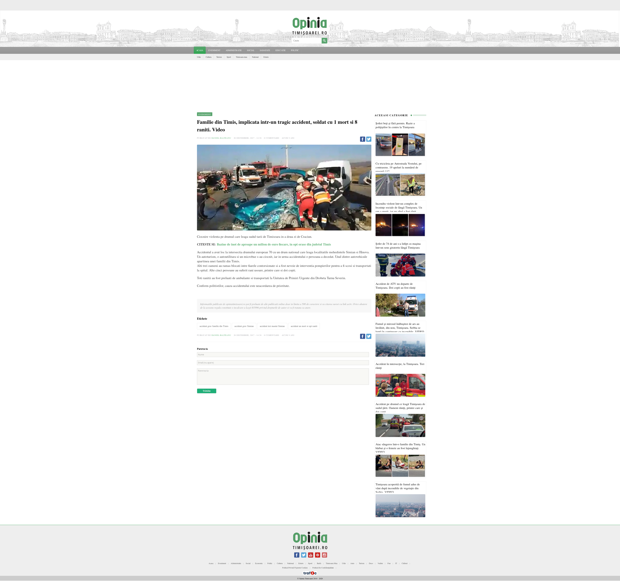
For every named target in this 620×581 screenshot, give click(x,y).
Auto (352, 563)
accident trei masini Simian (272, 326)
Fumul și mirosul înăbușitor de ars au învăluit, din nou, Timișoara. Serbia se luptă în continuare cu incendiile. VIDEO (400, 327)
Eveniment (222, 563)
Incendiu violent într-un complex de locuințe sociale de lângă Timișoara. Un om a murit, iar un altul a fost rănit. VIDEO (399, 209)
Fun (389, 563)
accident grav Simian (244, 326)
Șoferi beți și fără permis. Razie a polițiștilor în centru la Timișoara (395, 125)
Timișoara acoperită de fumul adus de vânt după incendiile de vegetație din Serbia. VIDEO (398, 488)
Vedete (380, 563)
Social (248, 563)
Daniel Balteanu (221, 138)
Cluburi (405, 563)
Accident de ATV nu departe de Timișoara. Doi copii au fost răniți (395, 285)
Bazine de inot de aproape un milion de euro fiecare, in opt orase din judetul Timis (274, 244)
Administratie (236, 563)
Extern (266, 57)
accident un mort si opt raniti (304, 326)
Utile (199, 57)
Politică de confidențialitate (323, 567)
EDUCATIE (280, 50)
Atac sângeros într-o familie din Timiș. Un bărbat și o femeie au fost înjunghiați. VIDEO (400, 448)
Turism (219, 57)
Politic (269, 563)
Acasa (199, 50)
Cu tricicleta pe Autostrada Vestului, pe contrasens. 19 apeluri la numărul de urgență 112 (399, 167)
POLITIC (295, 50)
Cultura (208, 57)
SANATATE (265, 50)
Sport (229, 57)
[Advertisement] (310, 84)
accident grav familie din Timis (214, 326)
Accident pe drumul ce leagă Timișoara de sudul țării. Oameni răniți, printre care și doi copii (400, 408)
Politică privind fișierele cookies (295, 567)
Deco (371, 563)
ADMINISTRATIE (234, 50)
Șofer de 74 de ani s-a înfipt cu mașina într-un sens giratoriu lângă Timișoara (398, 245)
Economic (259, 563)
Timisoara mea (241, 57)
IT (396, 563)
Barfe (319, 563)
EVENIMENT (214, 50)
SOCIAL (250, 50)
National (255, 57)
